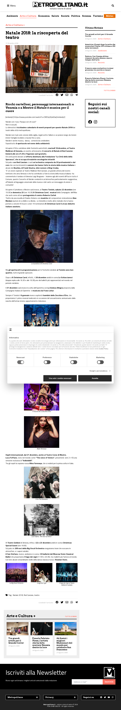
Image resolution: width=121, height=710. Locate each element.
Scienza (86, 16)
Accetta (95, 378)
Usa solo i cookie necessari (60, 378)
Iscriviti (109, 682)
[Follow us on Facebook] (101, 697)
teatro (36, 595)
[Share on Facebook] (57, 95)
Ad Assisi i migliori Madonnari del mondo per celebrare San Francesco (64, 644)
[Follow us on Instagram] (112, 697)
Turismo (98, 16)
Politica (75, 16)
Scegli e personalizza (98, 371)
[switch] (47, 362)
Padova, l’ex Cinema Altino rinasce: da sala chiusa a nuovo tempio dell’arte (98, 58)
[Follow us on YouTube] (109, 697)
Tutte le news (109, 90)
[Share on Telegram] (76, 95)
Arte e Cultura (28, 16)
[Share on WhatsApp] (72, 95)
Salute (55, 16)
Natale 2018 (18, 595)
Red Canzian (28, 595)
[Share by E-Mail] (67, 95)
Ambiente (12, 16)
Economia (44, 16)
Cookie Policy (103, 349)
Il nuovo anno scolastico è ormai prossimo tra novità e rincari (99, 69)
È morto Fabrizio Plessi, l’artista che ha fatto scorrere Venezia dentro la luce (99, 80)
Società (65, 16)
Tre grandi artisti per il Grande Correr (16, 640)
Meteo (109, 16)
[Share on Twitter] (62, 95)
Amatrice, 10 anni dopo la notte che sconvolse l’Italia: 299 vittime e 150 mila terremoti (100, 46)
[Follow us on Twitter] (105, 697)
